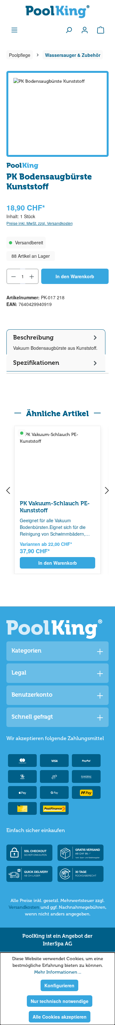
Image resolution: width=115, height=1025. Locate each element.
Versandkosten (24, 907)
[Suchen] (69, 29)
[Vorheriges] (8, 491)
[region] (57, 114)
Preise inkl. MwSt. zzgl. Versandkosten (39, 223)
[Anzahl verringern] (13, 276)
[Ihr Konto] (85, 29)
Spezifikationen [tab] (36, 362)
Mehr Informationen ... (57, 972)
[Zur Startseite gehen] (57, 11)
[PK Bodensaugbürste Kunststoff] (57, 114)
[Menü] (14, 29)
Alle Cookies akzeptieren (60, 1017)
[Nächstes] (107, 491)
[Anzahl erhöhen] (32, 276)
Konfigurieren (59, 985)
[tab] (55, 342)
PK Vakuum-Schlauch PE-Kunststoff (55, 507)
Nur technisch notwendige (59, 1001)
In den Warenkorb (75, 276)
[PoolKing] (22, 165)
